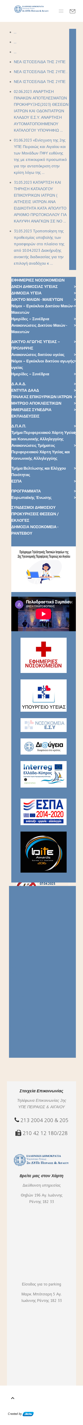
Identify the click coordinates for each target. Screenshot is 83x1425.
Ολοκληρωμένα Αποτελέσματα (37, 989)
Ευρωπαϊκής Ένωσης (31, 497)
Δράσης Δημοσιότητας (30, 1018)
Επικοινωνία (20, 1054)
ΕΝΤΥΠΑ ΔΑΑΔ (25, 390)
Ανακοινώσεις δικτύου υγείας (38, 354)
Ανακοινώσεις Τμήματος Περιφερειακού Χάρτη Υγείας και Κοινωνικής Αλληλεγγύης (40, 452)
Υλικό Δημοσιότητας (27, 1025)
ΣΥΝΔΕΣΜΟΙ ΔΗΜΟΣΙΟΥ (33, 507)
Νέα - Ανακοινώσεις (26, 1048)
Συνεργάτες (19, 947)
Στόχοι (15, 960)
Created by (15, 1414)
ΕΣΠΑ (16, 481)
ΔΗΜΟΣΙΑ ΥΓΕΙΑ (26, 293)
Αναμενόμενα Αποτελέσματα (35, 979)
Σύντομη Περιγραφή (27, 940)
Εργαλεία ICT (21, 1002)
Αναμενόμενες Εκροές (29, 973)
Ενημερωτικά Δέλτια (27, 1031)
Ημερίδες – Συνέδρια (30, 318)
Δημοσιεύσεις (22, 1008)
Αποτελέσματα (22, 995)
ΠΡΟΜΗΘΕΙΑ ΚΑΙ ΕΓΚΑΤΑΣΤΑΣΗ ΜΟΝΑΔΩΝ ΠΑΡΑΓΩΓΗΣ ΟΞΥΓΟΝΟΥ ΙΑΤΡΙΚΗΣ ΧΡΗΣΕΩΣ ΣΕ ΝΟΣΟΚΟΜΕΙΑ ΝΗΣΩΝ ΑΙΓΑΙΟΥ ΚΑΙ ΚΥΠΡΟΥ (41, 915)
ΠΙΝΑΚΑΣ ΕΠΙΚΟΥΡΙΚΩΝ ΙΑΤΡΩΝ (41, 396)
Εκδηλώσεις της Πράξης (31, 1038)
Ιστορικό (17, 953)
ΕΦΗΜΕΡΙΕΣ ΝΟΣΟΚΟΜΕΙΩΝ (38, 280)
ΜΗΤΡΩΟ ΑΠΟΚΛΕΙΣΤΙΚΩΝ (36, 403)
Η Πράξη (16, 934)
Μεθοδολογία (21, 966)
